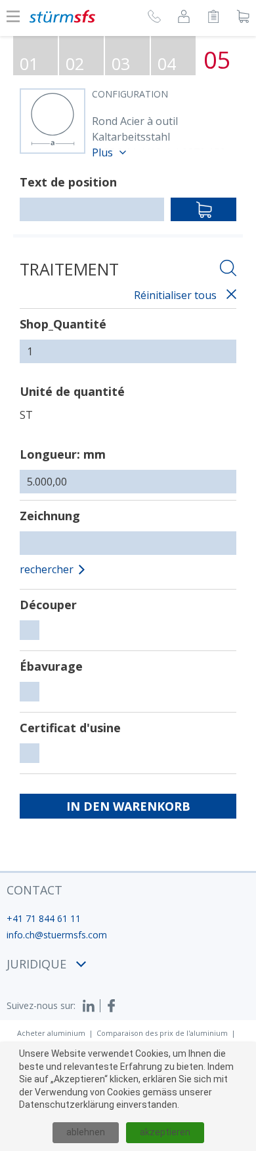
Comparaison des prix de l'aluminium (162, 1033)
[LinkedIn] (91, 1005)
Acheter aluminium (51, 1033)
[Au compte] (183, 18)
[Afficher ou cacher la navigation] (13, 16)
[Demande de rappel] (154, 18)
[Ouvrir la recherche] (228, 270)
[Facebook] (111, 1005)
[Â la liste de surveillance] (213, 18)
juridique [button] (36, 964)
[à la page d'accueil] (62, 16)
